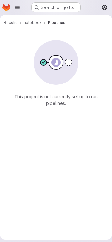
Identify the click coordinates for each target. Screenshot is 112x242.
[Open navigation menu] (17, 7)
